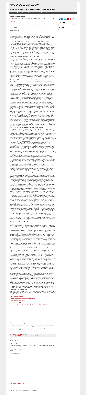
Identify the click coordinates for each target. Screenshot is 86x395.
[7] (28, 75)
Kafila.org (22, 335)
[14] (28, 220)
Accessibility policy (32, 12)
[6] (51, 55)
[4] (49, 49)
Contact (47, 12)
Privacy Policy (41, 12)
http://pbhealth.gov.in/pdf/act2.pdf (15, 331)
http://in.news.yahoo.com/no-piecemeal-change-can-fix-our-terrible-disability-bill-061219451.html (23, 298)
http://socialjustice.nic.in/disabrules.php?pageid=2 (17, 296)
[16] (15, 268)
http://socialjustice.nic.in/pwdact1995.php (16, 302)
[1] (50, 41)
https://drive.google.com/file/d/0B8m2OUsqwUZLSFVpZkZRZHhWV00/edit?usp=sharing (22, 306)
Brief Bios (18, 12)
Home (33, 381)
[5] (13, 51)
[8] (35, 124)
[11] (30, 212)
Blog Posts (24, 12)
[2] (17, 47)
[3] (45, 48)
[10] (42, 143)
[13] (14, 213)
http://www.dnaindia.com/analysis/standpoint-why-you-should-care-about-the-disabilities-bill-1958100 (24, 321)
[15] (29, 235)
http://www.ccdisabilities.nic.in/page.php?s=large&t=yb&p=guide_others (20, 312)
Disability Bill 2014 (16, 335)
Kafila (14, 21)
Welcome (12, 12)
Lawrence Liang (15, 30)
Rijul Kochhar (39, 335)
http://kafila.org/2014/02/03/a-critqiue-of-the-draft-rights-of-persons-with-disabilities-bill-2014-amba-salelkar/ (24, 308)
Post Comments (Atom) (20, 383)
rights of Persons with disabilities (30, 335)
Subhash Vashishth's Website (24, 5)
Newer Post (12, 381)
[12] (41, 212)
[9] (29, 141)
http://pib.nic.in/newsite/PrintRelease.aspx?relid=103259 (18, 300)
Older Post (53, 381)
